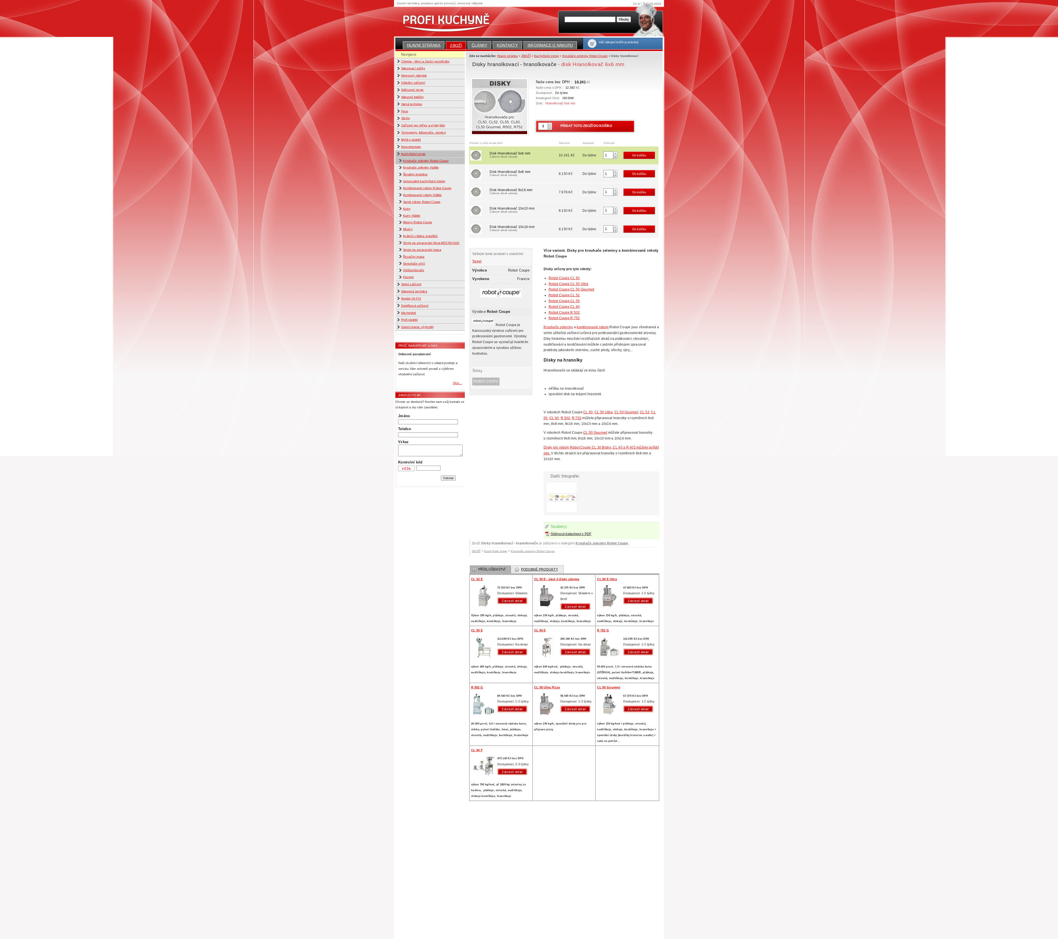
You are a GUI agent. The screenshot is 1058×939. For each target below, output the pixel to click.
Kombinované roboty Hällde (422, 195)
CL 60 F (477, 750)
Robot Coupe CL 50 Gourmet (571, 289)
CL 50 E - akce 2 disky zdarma (556, 579)
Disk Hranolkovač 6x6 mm (510, 154)
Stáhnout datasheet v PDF (570, 534)
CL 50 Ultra (603, 412)
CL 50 (588, 412)
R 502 (565, 418)
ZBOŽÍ (456, 45)
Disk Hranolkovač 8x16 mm (511, 191)
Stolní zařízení (411, 284)
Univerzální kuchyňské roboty (424, 181)
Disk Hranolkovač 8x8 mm (510, 173)
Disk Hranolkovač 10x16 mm (512, 228)
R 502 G (477, 687)
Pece (404, 111)
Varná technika (411, 104)
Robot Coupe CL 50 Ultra (568, 284)
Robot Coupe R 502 (564, 312)
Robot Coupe (485, 381)
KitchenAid (408, 312)
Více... (457, 383)
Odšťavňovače (413, 270)
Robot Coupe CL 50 (564, 278)
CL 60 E (540, 630)
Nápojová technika (414, 291)
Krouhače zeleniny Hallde (421, 167)
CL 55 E (477, 630)
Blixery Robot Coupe (417, 222)
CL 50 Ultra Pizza (547, 687)
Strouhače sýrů (414, 263)
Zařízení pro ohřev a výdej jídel (423, 125)
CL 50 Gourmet (626, 412)
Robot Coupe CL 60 (564, 307)
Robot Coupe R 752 (564, 318)
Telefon (404, 429)
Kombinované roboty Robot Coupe (427, 188)
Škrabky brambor (415, 174)
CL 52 (644, 412)
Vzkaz (403, 442)
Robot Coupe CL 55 (564, 301)
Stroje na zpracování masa (422, 249)
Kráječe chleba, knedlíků (420, 236)
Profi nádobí (409, 319)
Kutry (407, 208)
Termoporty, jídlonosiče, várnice (423, 132)
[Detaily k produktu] (513, 600)
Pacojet (408, 277)
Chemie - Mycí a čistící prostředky (425, 61)
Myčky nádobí (411, 139)
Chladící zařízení (413, 82)
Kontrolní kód (410, 462)
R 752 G (603, 630)
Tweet (476, 261)
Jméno (404, 416)
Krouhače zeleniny (558, 327)
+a (634, 3)
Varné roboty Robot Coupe (421, 201)
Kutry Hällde (411, 215)
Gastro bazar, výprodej (417, 327)
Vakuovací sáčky (413, 68)
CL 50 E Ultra (607, 579)
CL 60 (554, 418)
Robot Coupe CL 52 (564, 295)
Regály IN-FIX (411, 298)
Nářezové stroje (412, 89)
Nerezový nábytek (414, 75)
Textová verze (652, 3)
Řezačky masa (413, 256)
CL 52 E (477, 579)
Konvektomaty (411, 146)
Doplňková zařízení (415, 305)
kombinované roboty (593, 327)
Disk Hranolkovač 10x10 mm (512, 210)
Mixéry (408, 229)
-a (638, 3)
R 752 (576, 418)
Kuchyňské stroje (413, 154)
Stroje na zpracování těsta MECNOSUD (431, 243)
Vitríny (405, 118)
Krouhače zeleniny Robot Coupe (426, 160)
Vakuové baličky (412, 97)
